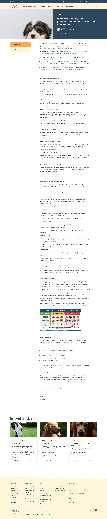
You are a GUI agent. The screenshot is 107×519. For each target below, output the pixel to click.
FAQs (41, 486)
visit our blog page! (56, 388)
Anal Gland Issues (15, 500)
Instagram (42, 399)
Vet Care (57, 6)
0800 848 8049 (73, 486)
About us (62, 1)
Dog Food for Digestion (31, 494)
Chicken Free (13, 497)
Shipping (42, 490)
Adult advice (15, 440)
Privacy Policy (58, 486)
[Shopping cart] (96, 6)
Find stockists (77, 1)
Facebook (42, 396)
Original (43, 6)
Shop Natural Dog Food (29, 6)
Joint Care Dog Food (30, 488)
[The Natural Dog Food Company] (15, 6)
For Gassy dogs (14, 493)
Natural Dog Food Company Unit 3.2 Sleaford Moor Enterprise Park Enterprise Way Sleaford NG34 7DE (77, 498)
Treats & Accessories (67, 6)
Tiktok (41, 393)
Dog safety (54, 440)
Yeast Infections (14, 502)
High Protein (13, 495)
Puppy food (13, 490)
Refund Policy (43, 493)
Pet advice (24, 440)
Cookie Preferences (59, 490)
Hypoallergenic (14, 486)
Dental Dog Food (29, 501)
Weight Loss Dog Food (31, 486)
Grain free (12, 488)
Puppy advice (16, 443)
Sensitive (50, 6)
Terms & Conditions (59, 488)
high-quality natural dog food (61, 67)
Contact (86, 1)
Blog (69, 1)
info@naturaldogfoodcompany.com (77, 489)
